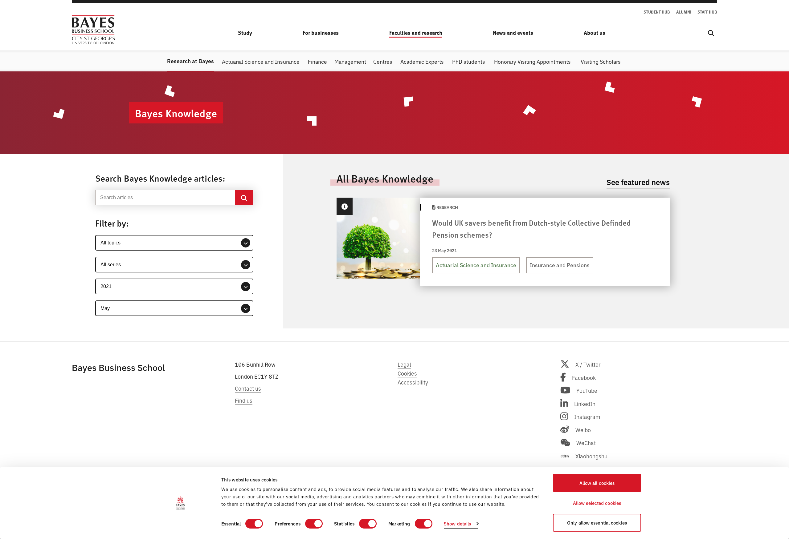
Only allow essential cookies (597, 522)
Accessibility (413, 382)
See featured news (638, 182)
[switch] (314, 524)
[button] (344, 206)
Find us (243, 400)
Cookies (407, 373)
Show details (457, 523)
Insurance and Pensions (560, 265)
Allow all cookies (597, 483)
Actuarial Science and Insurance (476, 265)
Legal (404, 364)
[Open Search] (711, 33)
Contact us (248, 388)
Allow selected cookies (597, 503)
